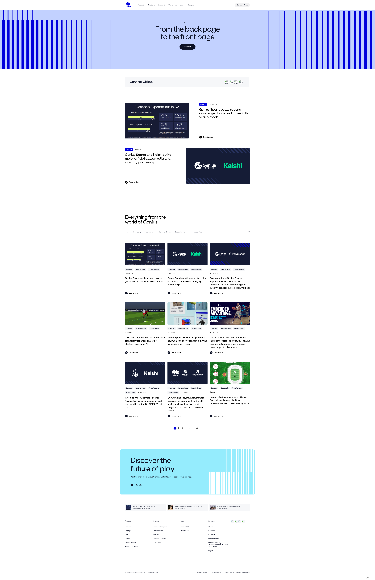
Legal (210, 551)
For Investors (213, 539)
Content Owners (159, 539)
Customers (157, 543)
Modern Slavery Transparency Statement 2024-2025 (218, 545)
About (210, 527)
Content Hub (185, 527)
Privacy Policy (202, 572)
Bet (126, 535)
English (367, 578)
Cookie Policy (216, 572)
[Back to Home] (128, 5)
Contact (211, 535)
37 (193, 428)
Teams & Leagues (160, 527)
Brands (156, 535)
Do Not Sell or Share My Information (237, 572)
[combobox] (368, 578)
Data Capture (130, 543)
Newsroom (184, 531)
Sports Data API (131, 547)
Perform (128, 527)
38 (197, 428)
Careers (211, 531)
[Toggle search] (249, 231)
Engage (128, 531)
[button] (127, 232)
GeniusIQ (128, 539)
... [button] (189, 428)
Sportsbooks (158, 531)
